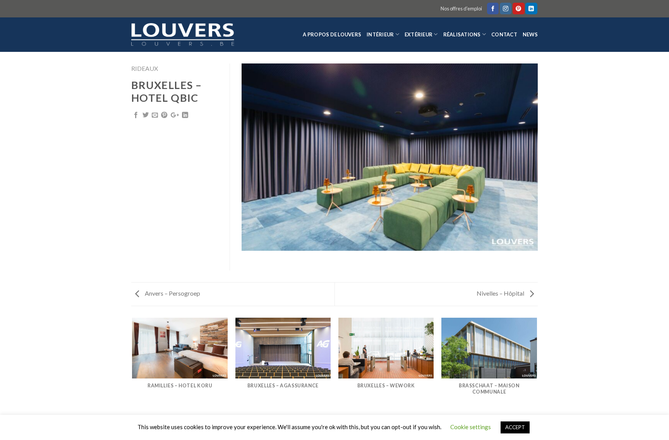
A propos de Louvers (332, 34)
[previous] (133, 366)
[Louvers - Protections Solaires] (185, 34)
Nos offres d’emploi (461, 8)
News (530, 34)
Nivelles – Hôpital (501, 293)
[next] (536, 366)
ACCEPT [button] (515, 427)
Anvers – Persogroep (172, 293)
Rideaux (144, 68)
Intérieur (380, 34)
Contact (504, 34)
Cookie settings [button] (470, 426)
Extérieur (418, 34)
